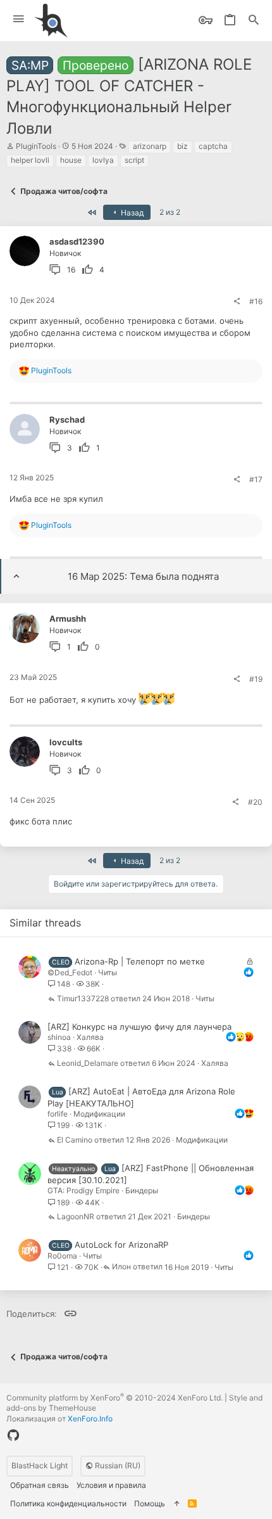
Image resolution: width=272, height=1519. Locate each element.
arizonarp (149, 146)
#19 (256, 679)
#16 (256, 301)
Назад (131, 212)
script (134, 160)
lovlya (103, 160)
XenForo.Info (90, 1418)
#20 (255, 802)
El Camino (74, 1140)
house (71, 160)
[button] (18, 19)
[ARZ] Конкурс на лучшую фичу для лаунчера (139, 1027)
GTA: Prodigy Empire (83, 1190)
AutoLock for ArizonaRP (121, 1245)
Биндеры (141, 1190)
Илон (121, 1267)
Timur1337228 (83, 999)
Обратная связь (39, 1485)
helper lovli (30, 160)
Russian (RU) (116, 1465)
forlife (57, 1113)
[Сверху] (176, 1504)
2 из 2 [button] (169, 212)
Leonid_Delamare (87, 1064)
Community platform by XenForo (114, 1397)
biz (182, 146)
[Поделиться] (236, 301)
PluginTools (36, 146)
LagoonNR (75, 1217)
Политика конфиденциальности (68, 1503)
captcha (213, 146)
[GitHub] (13, 1435)
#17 (256, 479)
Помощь (149, 1503)
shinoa (59, 1037)
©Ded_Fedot (69, 972)
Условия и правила (111, 1485)
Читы (107, 972)
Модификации (99, 1113)
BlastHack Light (39, 1465)
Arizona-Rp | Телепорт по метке (140, 961)
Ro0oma (62, 1255)
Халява (90, 1037)
